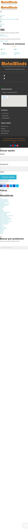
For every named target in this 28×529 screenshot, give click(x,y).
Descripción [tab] (2, 34)
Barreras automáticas (4, 216)
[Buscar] (22, 3)
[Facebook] (1, 185)
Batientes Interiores (4, 205)
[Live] (17, 185)
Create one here (12, 181)
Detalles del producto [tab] (4, 35)
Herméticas (2, 206)
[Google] (4, 185)
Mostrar (2, 172)
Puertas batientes (3, 214)
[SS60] (20, 49)
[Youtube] (13, 146)
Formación (2, 229)
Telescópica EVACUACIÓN (4, 204)
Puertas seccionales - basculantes (6, 215)
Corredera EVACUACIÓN (4, 201)
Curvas (1, 208)
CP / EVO (2, 54)
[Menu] (26, 3)
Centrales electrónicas (4, 222)
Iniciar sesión (8, 177)
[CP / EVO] (7, 49)
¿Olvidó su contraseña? (4, 179)
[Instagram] (17, 146)
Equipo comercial (3, 228)
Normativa (2, 226)
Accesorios (2, 211)
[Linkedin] (15, 146)
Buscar (26, 247)
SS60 (15, 54)
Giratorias (2, 207)
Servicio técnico (3, 227)
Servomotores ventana (4, 220)
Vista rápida (3, 52)
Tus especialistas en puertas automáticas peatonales (15, 69)
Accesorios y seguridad (4, 223)
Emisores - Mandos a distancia (5, 221)
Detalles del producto (4, 40)
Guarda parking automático (5, 218)
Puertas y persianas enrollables (6, 219)
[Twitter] (11, 185)
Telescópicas (2, 202)
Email (2, 154)
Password (4, 164)
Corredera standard (3, 200)
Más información (4, 53)
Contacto (1, 230)
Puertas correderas (3, 213)
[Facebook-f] (11, 146)
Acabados (2, 209)
